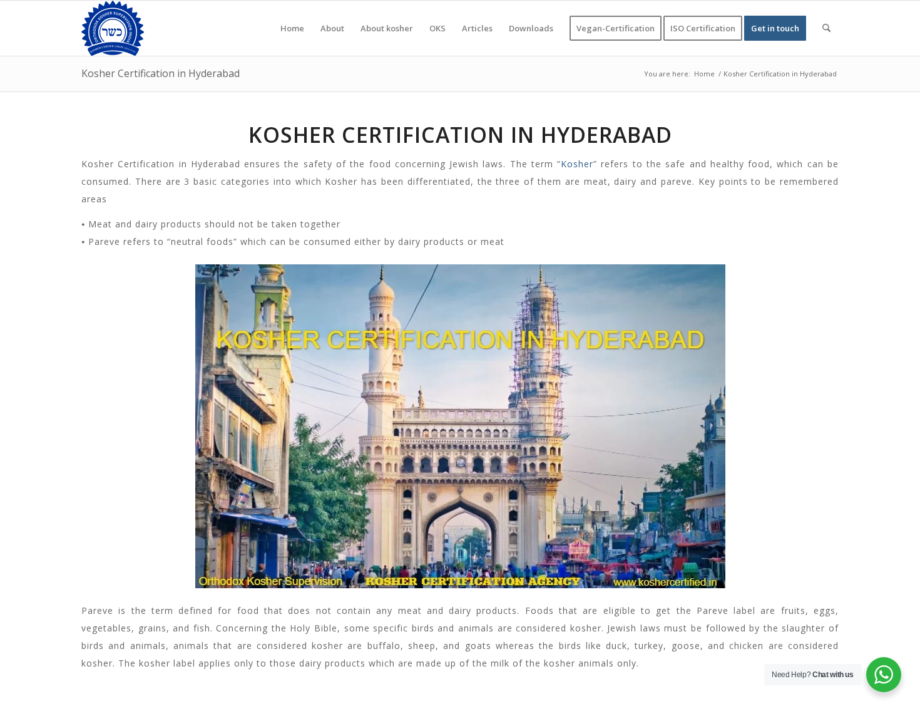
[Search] (826, 28)
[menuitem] (292, 28)
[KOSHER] (112, 28)
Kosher (577, 164)
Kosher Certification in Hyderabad (160, 73)
